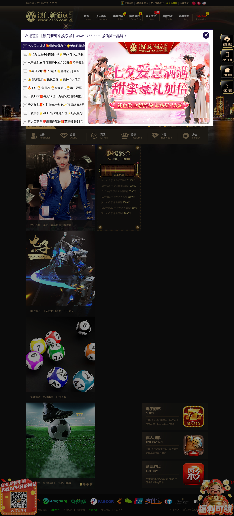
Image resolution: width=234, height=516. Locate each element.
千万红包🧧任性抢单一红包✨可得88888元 (56, 104)
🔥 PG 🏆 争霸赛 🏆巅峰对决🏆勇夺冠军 (55, 87)
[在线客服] (227, 41)
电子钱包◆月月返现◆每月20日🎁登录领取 (56, 62)
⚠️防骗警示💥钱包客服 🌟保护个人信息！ (55, 79)
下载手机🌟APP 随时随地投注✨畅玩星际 (55, 113)
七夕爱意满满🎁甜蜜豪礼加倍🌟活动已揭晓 (56, 45)
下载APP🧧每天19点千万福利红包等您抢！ (56, 96)
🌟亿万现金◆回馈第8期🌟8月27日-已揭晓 (56, 54)
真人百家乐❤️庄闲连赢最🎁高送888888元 (55, 121)
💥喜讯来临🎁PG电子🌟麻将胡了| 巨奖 (54, 71)
